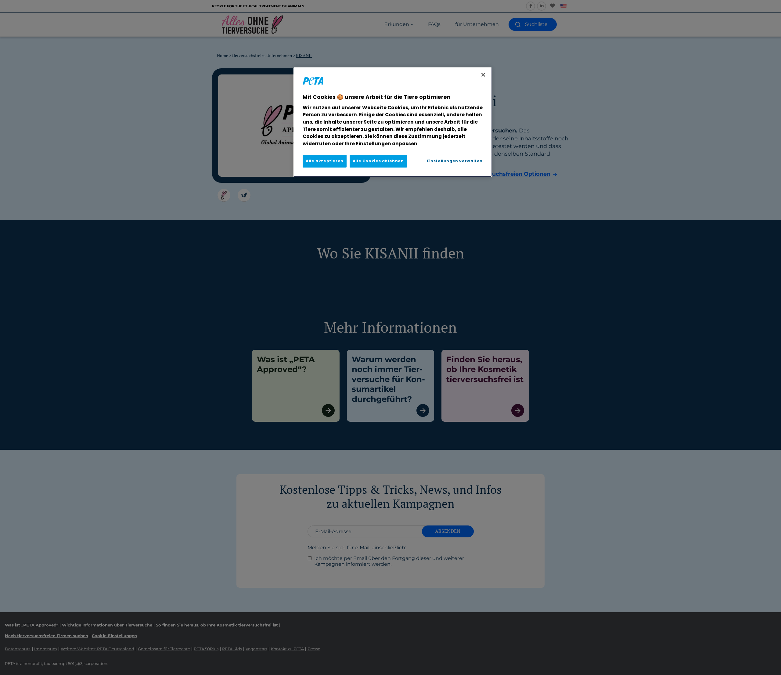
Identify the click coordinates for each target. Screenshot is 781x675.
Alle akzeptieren (325, 161)
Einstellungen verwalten (455, 161)
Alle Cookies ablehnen (378, 161)
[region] (392, 122)
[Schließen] (483, 74)
